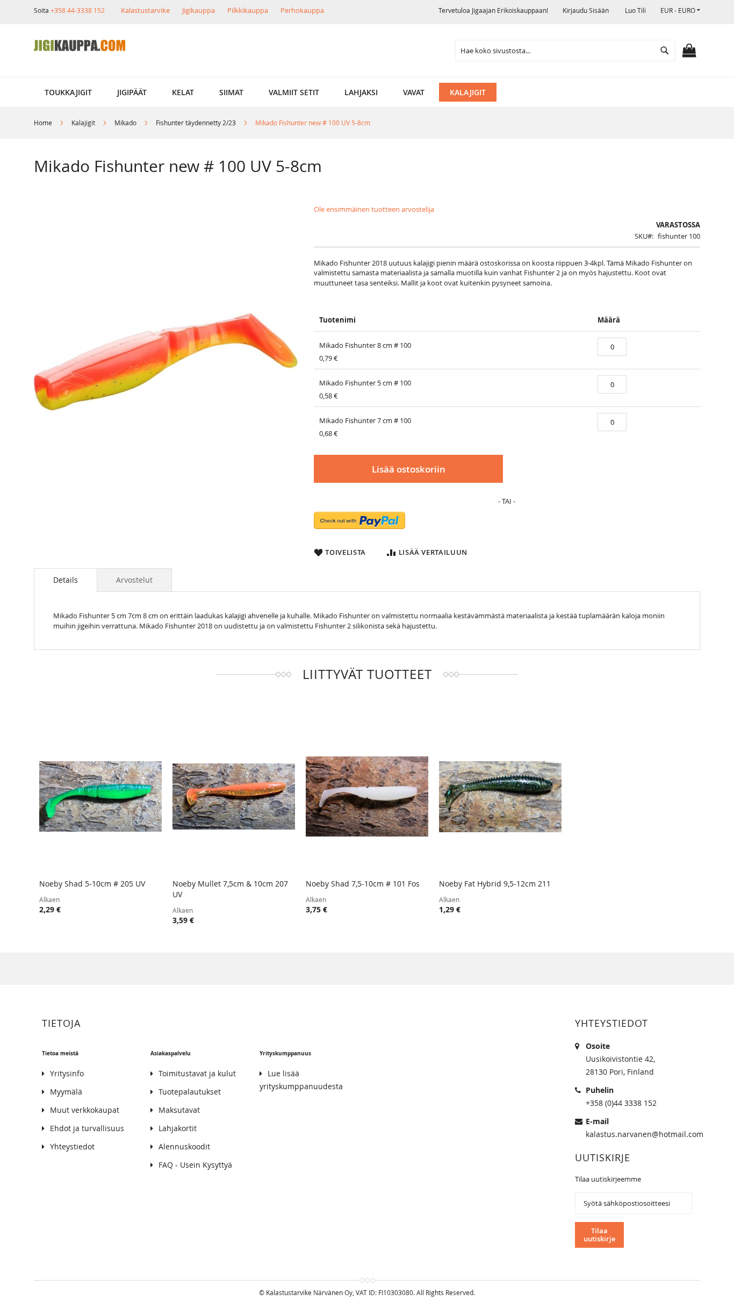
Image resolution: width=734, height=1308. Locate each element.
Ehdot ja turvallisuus (87, 1128)
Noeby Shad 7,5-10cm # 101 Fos (363, 883)
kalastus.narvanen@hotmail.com (644, 1134)
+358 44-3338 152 (78, 10)
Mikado (125, 122)
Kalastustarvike (145, 10)
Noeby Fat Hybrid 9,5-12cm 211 (495, 883)
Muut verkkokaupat (84, 1110)
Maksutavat (179, 1110)
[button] (680, 10)
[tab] (65, 580)
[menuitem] (68, 92)
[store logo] (79, 45)
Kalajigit (83, 122)
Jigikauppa (198, 10)
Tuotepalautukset (190, 1092)
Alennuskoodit (184, 1146)
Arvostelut (134, 580)
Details (65, 580)
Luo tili (635, 10)
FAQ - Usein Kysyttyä (195, 1165)
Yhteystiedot (72, 1146)
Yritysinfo (67, 1073)
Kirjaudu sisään (586, 10)
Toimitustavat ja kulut (197, 1073)
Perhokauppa (302, 10)
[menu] (367, 92)
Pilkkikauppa (247, 10)
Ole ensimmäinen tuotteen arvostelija (374, 209)
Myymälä (66, 1092)
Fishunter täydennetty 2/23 (196, 122)
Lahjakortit (178, 1128)
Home (43, 122)
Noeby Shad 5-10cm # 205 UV (92, 883)
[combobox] (565, 50)
